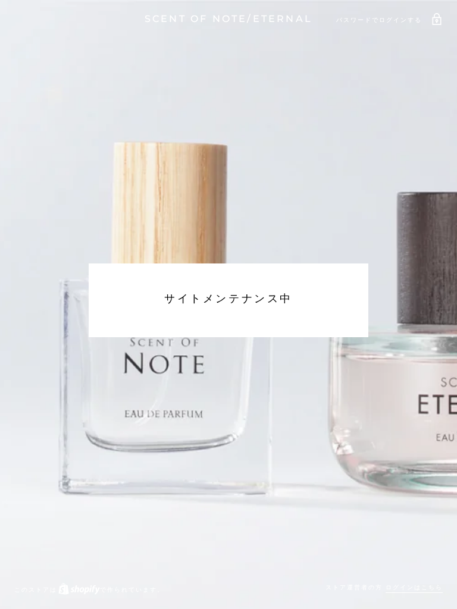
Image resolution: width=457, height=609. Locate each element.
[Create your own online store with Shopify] (78, 590)
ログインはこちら (414, 587)
